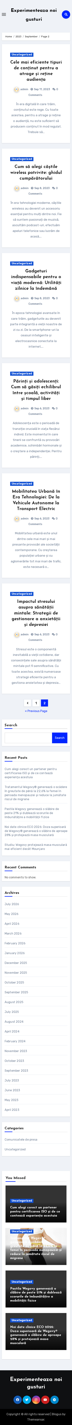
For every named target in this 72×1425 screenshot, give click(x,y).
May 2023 (11, 1100)
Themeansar (35, 1419)
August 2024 (14, 1021)
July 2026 (12, 904)
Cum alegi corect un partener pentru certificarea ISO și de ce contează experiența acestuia (31, 773)
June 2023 (12, 1090)
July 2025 (12, 1012)
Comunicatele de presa (21, 1139)
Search (11, 725)
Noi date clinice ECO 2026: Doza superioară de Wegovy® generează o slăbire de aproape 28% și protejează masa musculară (36, 831)
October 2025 (14, 982)
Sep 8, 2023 (42, 188)
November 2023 (16, 1051)
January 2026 (15, 953)
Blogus (56, 1414)
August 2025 (14, 1002)
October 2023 (14, 1061)
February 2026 (15, 943)
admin (24, 89)
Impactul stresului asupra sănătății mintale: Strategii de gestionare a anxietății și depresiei (36, 613)
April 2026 (12, 923)
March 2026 (13, 933)
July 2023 (12, 1080)
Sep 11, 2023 (41, 89)
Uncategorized (22, 54)
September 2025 (16, 992)
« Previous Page (36, 711)
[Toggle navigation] (4, 14)
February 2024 (15, 1041)
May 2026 (12, 914)
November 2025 (16, 972)
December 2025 (16, 963)
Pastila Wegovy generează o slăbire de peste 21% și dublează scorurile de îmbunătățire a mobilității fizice (32, 813)
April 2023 (12, 1110)
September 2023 (16, 1070)
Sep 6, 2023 (41, 408)
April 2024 (12, 1031)
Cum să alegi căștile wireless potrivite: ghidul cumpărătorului (36, 173)
